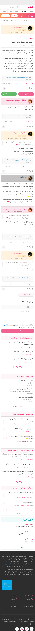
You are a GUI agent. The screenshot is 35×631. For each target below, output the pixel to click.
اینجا (28, 202)
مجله (31, 11)
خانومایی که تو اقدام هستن (25, 381)
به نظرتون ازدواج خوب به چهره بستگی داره (21, 389)
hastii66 (27, 513)
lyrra (32, 362)
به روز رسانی (26, 295)
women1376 (30, 460)
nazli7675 (30, 347)
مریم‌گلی (23, 177)
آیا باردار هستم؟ (29, 541)
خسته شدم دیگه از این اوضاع (22, 42)
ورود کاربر (11, 7)
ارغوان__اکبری (30, 477)
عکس (10, 11)
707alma (27, 432)
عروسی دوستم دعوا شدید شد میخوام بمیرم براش (21, 420)
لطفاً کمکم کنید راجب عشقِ (26, 397)
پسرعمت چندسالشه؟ (26, 400)
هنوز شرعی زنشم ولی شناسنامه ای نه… (22, 429)
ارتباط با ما (14, 606)
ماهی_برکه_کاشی (25, 505)
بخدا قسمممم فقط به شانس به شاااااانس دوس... (19, 391)
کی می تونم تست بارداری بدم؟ (24, 534)
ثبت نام (3, 7)
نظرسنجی (6, 16)
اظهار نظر (25, 94)
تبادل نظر (23, 11)
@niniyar (28, 383)
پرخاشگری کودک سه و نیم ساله (24, 526)
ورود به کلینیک (18, 546)
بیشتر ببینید (18, 367)
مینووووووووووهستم (28, 355)
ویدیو (4, 11)
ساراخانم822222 (25, 424)
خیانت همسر (29, 510)
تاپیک (15, 16)
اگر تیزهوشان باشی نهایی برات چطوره (23, 359)
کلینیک (16, 11)
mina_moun (26, 441)
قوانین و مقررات (28, 606)
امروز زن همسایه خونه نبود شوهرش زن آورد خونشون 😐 (21, 438)
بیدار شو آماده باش (28, 502)
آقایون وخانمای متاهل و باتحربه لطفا (23, 352)
